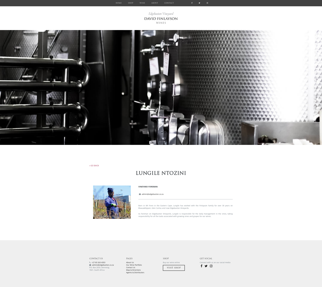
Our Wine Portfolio (134, 265)
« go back (94, 165)
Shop (130, 3)
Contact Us (130, 267)
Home (120, 3)
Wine (142, 3)
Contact (169, 3)
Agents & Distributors (135, 272)
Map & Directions (133, 270)
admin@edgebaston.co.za (153, 194)
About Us (130, 262)
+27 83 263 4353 (98, 262)
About (154, 3)
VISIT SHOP (174, 268)
